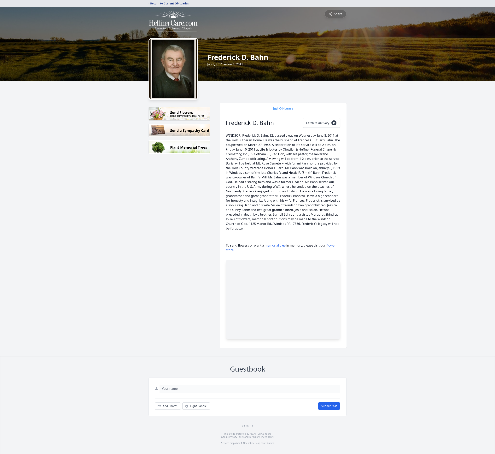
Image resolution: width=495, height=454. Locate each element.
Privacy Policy (236, 437)
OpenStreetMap (251, 443)
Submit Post (329, 406)
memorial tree (275, 245)
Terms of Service (258, 437)
